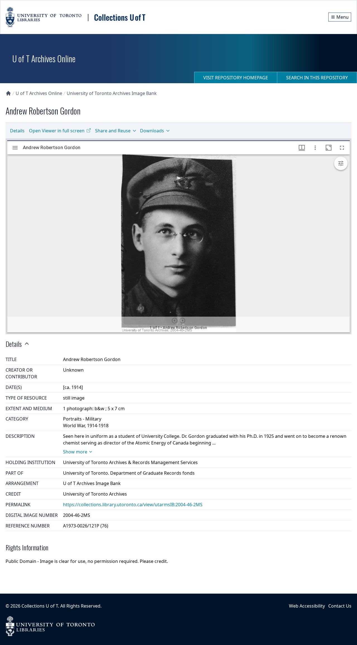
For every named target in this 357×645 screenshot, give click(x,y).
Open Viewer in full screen (57, 131)
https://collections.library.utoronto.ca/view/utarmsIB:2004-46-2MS (132, 504)
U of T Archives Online (39, 93)
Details (17, 131)
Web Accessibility (307, 606)
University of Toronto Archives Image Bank (112, 93)
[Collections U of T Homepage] (8, 93)
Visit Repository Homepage (235, 78)
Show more (75, 452)
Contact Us (339, 606)
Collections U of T (39, 606)
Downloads (152, 131)
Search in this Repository (317, 78)
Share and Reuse (113, 131)
